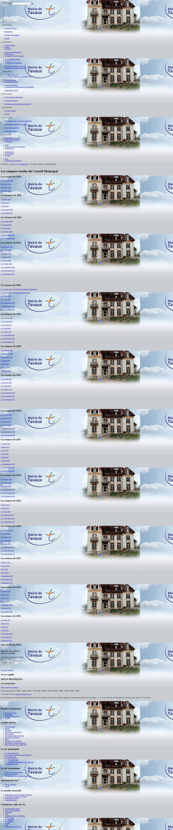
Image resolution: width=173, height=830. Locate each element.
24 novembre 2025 (7, 213)
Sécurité (7, 155)
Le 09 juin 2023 (6, 257)
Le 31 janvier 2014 (7, 530)
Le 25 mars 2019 (6, 382)
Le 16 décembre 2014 (8, 554)
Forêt (6, 159)
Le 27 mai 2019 (6, 386)
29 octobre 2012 (6, 608)
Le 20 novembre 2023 (8, 271)
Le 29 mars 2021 (6, 325)
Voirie (7, 145)
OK (32, 3)
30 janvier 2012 (6, 591)
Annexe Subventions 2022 (21, 293)
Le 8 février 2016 (6, 479)
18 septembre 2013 (7, 576)
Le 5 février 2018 (6, 415)
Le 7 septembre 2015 (7, 515)
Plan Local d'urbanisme (12, 140)
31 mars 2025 (5, 203)
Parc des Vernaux (10, 111)
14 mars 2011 (5, 623)
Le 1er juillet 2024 (6, 231)
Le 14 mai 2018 (6, 422)
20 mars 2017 (5, 447)
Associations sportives (12, 128)
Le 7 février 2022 (6, 289)
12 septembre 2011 (7, 634)
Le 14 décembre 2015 (8, 522)
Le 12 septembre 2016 (8, 489)
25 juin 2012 (5, 601)
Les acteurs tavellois (11, 100)
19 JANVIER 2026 (7, 181)
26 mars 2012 (5, 595)
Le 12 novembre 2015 (8, 518)
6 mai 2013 (4, 569)
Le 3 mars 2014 (6, 534)
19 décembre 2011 (6, 640)
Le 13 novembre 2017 (8, 467)
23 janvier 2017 (6, 444)
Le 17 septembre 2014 (8, 547)
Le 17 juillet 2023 (6, 264)
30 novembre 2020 (7, 354)
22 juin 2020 (5, 364)
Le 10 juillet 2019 (6, 389)
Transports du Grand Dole (13, 161)
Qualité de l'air (9, 148)
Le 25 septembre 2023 (8, 267)
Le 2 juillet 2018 (6, 425)
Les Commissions (10, 80)
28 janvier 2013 (6, 562)
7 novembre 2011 (6, 637)
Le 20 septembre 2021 (8, 335)
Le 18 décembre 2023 (8, 274)
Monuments (8, 32)
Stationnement (9, 152)
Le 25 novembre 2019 (8, 396)
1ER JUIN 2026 (6, 191)
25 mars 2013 (5, 566)
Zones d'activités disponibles (14, 97)
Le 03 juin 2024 (6, 228)
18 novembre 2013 (7, 579)
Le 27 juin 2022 (6, 299)
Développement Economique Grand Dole (18, 104)
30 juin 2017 (5, 457)
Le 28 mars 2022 (6, 293)
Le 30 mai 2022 (6, 296)
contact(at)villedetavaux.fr (23, 694)
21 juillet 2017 (5, 461)
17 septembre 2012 (7, 605)
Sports (7, 61)
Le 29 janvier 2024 (7, 221)
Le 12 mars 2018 (6, 418)
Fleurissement (9, 154)
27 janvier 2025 (6, 199)
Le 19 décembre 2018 (8, 435)
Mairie (3, 687)
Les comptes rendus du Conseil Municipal (18, 76)
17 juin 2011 (5, 630)
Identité (7, 38)
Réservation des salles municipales (16, 68)
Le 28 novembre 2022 (8, 306)
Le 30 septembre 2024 (8, 235)
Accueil (12, 164)
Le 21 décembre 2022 (8, 310)
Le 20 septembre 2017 (8, 464)
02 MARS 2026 (6, 184)
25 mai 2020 (5, 367)
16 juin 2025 (5, 206)
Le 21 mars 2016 (6, 483)
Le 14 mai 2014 (6, 540)
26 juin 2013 (5, 573)
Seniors (7, 47)
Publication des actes (11, 90)
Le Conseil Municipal (12, 75)
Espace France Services (12, 59)
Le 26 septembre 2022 (8, 303)
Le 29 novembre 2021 (8, 338)
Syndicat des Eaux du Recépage (15, 147)
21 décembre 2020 (7, 350)
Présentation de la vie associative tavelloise (18, 121)
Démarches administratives (13, 52)
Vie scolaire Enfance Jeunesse (14, 56)
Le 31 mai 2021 (6, 328)
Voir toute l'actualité (7, 670)
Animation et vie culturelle (13, 63)
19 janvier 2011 (6, 620)
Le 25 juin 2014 (6, 544)
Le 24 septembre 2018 (8, 428)
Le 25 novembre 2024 (8, 238)
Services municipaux (11, 85)
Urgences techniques (11, 687)
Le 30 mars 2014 (6, 537)
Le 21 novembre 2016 (8, 493)
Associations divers (11, 131)
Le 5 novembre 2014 (7, 551)
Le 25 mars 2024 (6, 225)
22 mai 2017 (5, 450)
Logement (8, 49)
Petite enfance (9, 54)
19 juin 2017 (5, 454)
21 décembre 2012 (7, 612)
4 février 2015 (5, 505)
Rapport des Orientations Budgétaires (25, 289)
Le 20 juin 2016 (6, 486)
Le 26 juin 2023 (6, 260)
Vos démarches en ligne (12, 138)
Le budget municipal (11, 82)
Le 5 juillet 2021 (6, 332)
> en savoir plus (6, 666)
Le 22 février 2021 (7, 321)
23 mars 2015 (5, 508)
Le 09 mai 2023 (6, 254)
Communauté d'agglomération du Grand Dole (19, 87)
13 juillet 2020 (5, 361)
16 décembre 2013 (7, 583)
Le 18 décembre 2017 (8, 471)
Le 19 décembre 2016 (8, 496)
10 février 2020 (6, 371)
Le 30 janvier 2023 (7, 247)
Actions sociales (10, 45)
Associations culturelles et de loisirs (16, 124)
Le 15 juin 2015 (6, 512)
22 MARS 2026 (6, 187)
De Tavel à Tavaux (11, 28)
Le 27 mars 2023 (6, 250)
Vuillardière (8, 141)
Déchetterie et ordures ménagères (15, 66)
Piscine (7, 114)
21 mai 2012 (5, 598)
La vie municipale (22, 164)
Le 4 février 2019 (6, 379)
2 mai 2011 (4, 627)
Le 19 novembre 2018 (8, 432)
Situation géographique (12, 35)
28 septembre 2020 (7, 357)
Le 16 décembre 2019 (8, 399)
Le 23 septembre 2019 (8, 393)
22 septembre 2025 (7, 210)
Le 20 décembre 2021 (8, 342)
